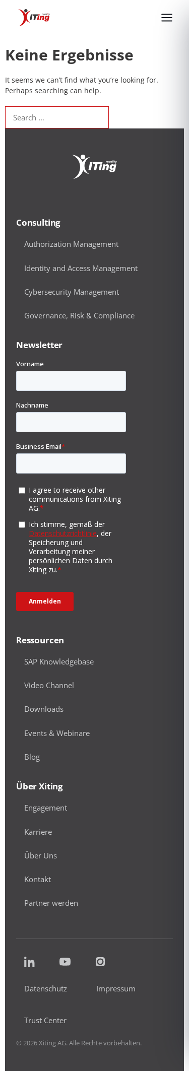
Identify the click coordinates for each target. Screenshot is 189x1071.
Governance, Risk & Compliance (79, 315)
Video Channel (49, 685)
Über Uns (40, 855)
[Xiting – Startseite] (34, 17)
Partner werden (51, 903)
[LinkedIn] (29, 961)
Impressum (116, 988)
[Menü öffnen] (167, 18)
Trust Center (45, 1020)
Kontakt (37, 879)
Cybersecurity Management (71, 292)
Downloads (44, 709)
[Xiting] (94, 167)
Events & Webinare (57, 733)
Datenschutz (45, 988)
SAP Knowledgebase (59, 661)
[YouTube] (65, 961)
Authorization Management (71, 244)
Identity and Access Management (81, 268)
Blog (32, 757)
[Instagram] (100, 961)
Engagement (45, 807)
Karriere (38, 832)
